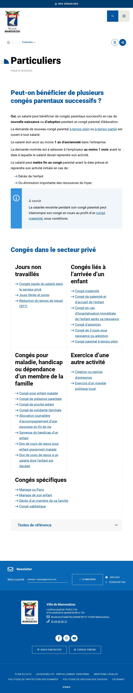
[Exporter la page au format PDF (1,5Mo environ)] (114, 42)
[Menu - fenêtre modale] (124, 16)
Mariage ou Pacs (31, 490)
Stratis (66, 687)
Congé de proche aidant (36, 404)
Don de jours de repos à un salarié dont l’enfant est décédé (38, 460)
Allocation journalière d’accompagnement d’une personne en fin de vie (38, 421)
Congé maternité (87, 291)
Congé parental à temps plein (96, 341)
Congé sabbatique (32, 506)
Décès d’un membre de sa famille (43, 501)
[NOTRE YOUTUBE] (74, 638)
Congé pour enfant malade (38, 393)
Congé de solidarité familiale (40, 410)
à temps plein (80, 129)
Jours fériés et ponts (34, 295)
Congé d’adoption (88, 325)
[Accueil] (8, 42)
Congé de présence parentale (40, 399)
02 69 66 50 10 (59, 621)
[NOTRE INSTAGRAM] (66, 638)
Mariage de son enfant (35, 495)
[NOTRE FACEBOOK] (58, 638)
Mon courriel (16, 579)
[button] (112, 16)
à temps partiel (106, 129)
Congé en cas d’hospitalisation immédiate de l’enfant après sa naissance (97, 313)
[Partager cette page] (122, 42)
